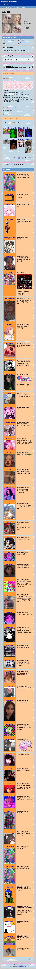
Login (7, 4)
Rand (9, 7)
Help (18, 965)
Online (13, 7)
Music (18, 7)
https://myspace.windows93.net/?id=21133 (16, 50)
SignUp (3, 4)
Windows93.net (22, 966)
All (6, 7)
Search (23, 7)
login (8, 164)
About (15, 965)
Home (2, 7)
